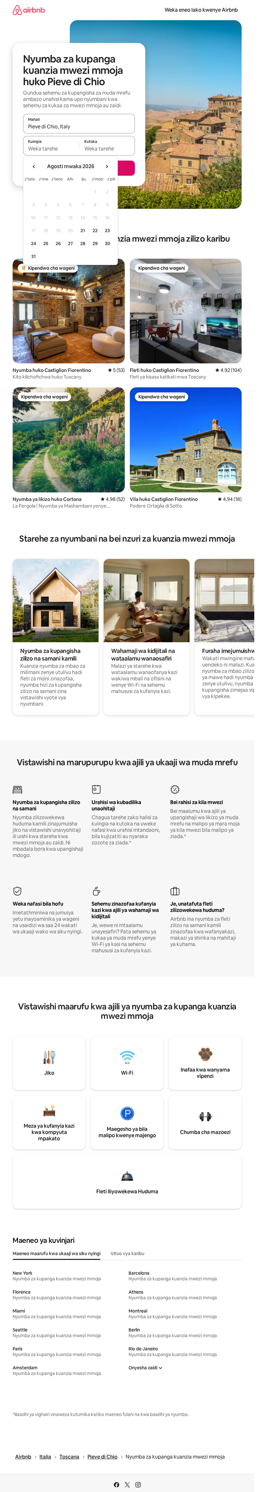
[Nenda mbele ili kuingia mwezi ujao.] (107, 166)
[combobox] (79, 126)
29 (95, 243)
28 (82, 243)
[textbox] (51, 148)
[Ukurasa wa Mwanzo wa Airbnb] (29, 10)
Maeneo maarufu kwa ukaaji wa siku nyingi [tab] (56, 1253)
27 (70, 243)
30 (107, 243)
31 (33, 256)
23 (107, 230)
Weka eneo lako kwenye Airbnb (201, 10)
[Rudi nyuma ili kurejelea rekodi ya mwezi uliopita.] (34, 166)
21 (83, 230)
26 (58, 243)
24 (33, 243)
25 (45, 243)
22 (95, 230)
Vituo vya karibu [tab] (127, 1253)
